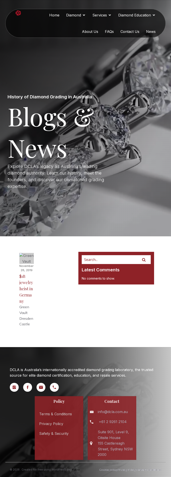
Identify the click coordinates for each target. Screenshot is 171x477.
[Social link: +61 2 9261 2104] (56, 387)
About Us (90, 31)
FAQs (109, 31)
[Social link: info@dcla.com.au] (43, 387)
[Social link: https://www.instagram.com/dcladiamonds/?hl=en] (16, 387)
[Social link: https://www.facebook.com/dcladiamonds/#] (30, 387)
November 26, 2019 (26, 268)
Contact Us (129, 31)
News (151, 31)
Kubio (76, 469)
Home (54, 15)
